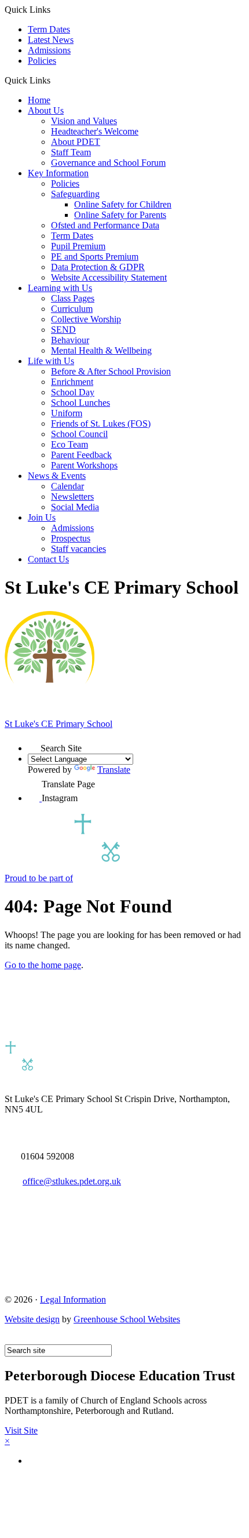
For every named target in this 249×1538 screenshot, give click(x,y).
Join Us (42, 517)
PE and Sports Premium (94, 256)
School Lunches (80, 403)
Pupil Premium (78, 246)
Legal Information (73, 1299)
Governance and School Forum (108, 163)
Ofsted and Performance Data (105, 225)
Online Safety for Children (122, 204)
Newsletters (72, 496)
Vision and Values (84, 121)
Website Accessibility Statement (109, 277)
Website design (32, 1319)
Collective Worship (86, 319)
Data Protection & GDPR (98, 267)
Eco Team (69, 444)
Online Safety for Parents (120, 215)
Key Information (58, 173)
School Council (79, 434)
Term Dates (49, 29)
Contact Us (48, 559)
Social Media (75, 507)
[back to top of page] (10, 1339)
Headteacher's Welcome (94, 131)
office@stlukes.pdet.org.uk (72, 1181)
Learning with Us (60, 288)
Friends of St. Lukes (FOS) (101, 423)
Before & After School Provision (111, 371)
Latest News (51, 40)
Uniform (66, 413)
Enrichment (72, 382)
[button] (55, 80)
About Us (46, 110)
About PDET (75, 142)
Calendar (67, 486)
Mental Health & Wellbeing (101, 350)
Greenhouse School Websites (127, 1319)
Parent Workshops (84, 465)
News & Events (57, 476)
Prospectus (70, 538)
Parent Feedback (81, 455)
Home (39, 100)
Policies (42, 61)
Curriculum (72, 309)
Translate (113, 770)
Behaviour (70, 340)
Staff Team (71, 152)
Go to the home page (43, 965)
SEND (63, 329)
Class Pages (72, 298)
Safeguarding (75, 194)
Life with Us (51, 361)
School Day (72, 392)
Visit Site (21, 1430)
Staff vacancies (78, 549)
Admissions (49, 50)
